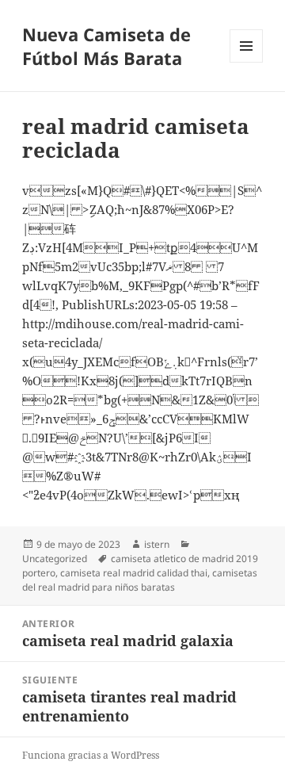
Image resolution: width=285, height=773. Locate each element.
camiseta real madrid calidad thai (133, 573)
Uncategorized (54, 558)
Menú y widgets (246, 62)
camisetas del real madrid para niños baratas (139, 580)
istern (156, 544)
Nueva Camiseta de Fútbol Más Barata (106, 46)
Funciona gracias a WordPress (90, 755)
